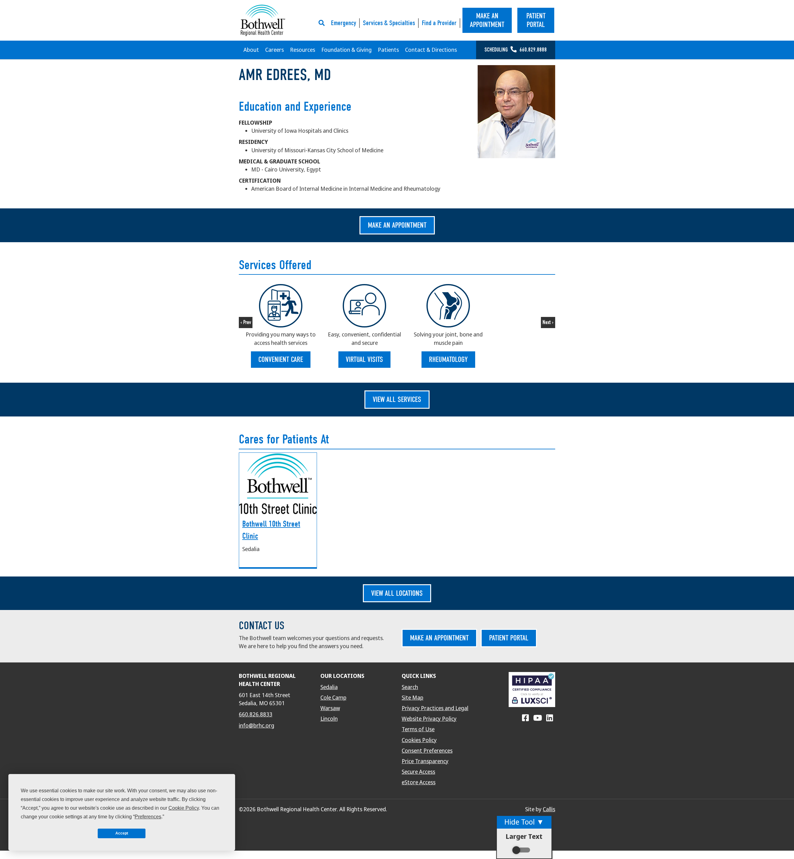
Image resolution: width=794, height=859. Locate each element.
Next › (548, 322)
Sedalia (329, 687)
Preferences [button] (148, 816)
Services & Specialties (389, 23)
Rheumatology (448, 359)
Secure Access (418, 772)
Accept (121, 833)
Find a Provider (439, 23)
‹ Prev (245, 322)
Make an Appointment (397, 225)
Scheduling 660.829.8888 (515, 50)
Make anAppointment (487, 20)
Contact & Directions (431, 50)
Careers (274, 50)
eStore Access (418, 782)
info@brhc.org (256, 726)
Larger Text (524, 836)
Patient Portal (509, 638)
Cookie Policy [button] (183, 808)
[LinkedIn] (549, 718)
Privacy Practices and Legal (435, 708)
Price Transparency (425, 761)
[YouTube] (537, 718)
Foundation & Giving (346, 50)
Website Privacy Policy (429, 719)
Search (410, 687)
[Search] (323, 23)
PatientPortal (536, 20)
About (251, 50)
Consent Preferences (427, 751)
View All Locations (397, 593)
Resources (302, 50)
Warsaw (330, 708)
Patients (388, 50)
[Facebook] (525, 718)
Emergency (343, 23)
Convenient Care (280, 359)
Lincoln (329, 719)
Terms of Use (418, 729)
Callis (549, 809)
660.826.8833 (255, 714)
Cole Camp (333, 698)
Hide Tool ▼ (524, 822)
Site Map (412, 698)
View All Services (397, 399)
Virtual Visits (364, 359)
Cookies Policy (419, 740)
